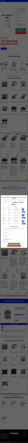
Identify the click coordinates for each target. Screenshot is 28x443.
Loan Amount (4, 230)
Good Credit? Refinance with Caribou (14, 243)
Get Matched (23, 221)
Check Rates (23, 209)
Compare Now (23, 215)
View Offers (23, 223)
